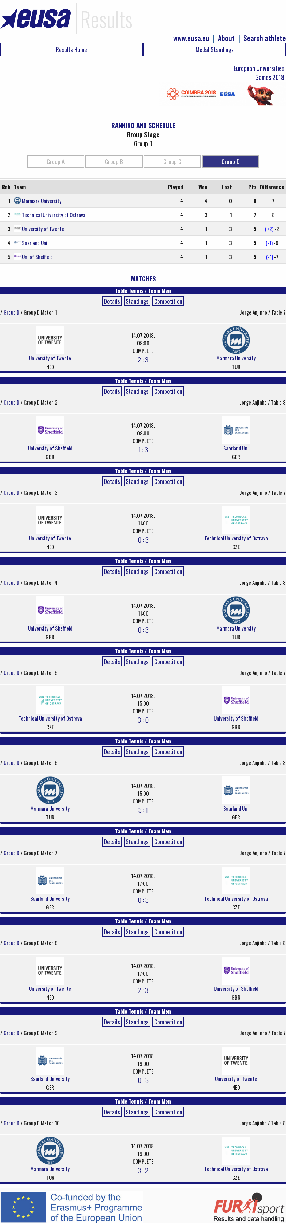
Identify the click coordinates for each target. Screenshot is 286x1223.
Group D (230, 161)
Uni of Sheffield (37, 256)
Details (112, 301)
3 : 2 (143, 1170)
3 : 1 (143, 810)
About (226, 38)
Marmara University (41, 201)
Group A (56, 161)
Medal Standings (215, 49)
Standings (137, 301)
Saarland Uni (34, 242)
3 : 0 (143, 719)
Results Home (71, 49)
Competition (168, 301)
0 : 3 (143, 539)
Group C (172, 161)
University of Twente (43, 229)
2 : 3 (143, 359)
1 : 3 (143, 449)
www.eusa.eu (191, 38)
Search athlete (264, 38)
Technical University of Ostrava (53, 215)
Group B (114, 161)
